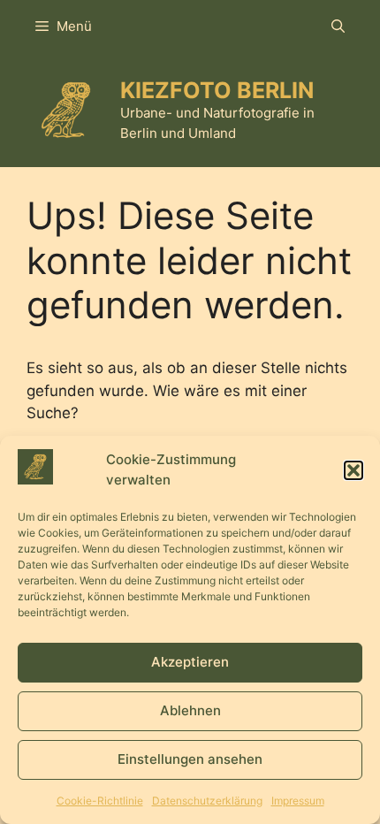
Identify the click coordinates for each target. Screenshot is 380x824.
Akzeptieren (190, 661)
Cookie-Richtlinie (100, 800)
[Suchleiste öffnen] (338, 26)
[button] (353, 470)
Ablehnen (190, 710)
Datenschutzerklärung (207, 800)
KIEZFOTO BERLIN (217, 90)
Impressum (297, 800)
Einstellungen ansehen (190, 759)
